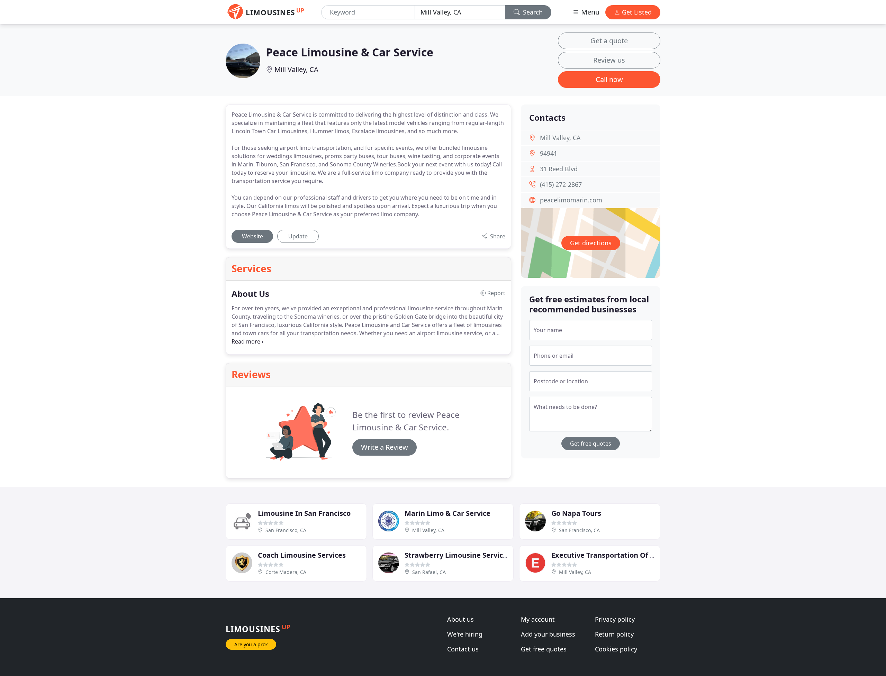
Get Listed (636, 12)
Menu (589, 12)
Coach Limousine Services (302, 555)
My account (538, 619)
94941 (548, 153)
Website (252, 236)
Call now (609, 79)
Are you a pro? (251, 644)
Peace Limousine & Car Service (349, 52)
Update (298, 236)
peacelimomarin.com (571, 200)
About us (460, 619)
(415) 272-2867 (561, 184)
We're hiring (464, 634)
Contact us (463, 649)
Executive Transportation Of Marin (610, 555)
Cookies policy (616, 649)
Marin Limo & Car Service (447, 513)
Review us (609, 60)
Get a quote (609, 40)
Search (532, 12)
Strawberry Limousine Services (457, 555)
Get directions (591, 243)
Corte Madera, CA (285, 572)
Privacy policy (615, 619)
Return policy (614, 634)
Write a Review (384, 447)
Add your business (548, 634)
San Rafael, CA (429, 572)
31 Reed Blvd (559, 169)
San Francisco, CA (285, 530)
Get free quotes (590, 443)
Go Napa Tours (576, 513)
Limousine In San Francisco (304, 513)
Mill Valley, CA (296, 69)
